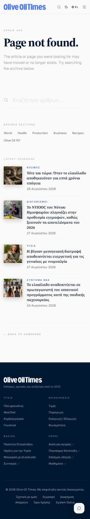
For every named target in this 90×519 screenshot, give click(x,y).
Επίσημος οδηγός (60, 457)
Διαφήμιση (67, 497)
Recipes (78, 133)
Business (60, 133)
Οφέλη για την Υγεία (17, 450)
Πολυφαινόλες (14, 406)
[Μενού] (84, 7)
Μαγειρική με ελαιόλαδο (20, 457)
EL (77, 7)
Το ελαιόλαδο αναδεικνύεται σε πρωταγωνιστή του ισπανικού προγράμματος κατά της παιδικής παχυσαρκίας (56, 292)
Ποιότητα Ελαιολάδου (18, 444)
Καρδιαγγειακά (14, 418)
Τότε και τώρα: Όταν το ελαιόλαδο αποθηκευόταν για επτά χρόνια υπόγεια (56, 178)
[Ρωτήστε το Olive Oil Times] (79, 508)
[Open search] (59, 7)
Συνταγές (10, 463)
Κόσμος (33, 167)
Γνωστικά (10, 425)
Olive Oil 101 (12, 140)
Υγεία (31, 245)
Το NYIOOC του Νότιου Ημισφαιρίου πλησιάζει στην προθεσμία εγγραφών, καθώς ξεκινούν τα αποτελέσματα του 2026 (53, 217)
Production (40, 133)
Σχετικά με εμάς (26, 497)
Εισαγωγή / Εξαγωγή (62, 418)
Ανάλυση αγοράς (60, 444)
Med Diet (9, 412)
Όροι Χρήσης (41, 502)
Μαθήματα (56, 463)
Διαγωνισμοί (37, 201)
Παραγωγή (56, 412)
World (8, 133)
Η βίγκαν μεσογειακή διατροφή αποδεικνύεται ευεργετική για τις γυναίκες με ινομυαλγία (55, 256)
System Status (65, 502)
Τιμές (52, 406)
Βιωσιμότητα (57, 425)
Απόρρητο (21, 502)
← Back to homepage (22, 334)
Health (22, 133)
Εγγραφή (49, 497)
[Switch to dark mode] (66, 6)
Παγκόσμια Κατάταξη (63, 450)
